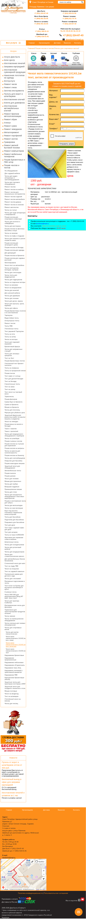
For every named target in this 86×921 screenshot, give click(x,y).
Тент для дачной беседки (14, 379)
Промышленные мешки (13, 489)
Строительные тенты (12, 384)
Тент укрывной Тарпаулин (14, 331)
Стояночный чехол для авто (15, 563)
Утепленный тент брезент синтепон (14, 364)
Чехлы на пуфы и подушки (14, 236)
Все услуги (12, 43)
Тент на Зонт (9, 358)
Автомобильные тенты (13, 470)
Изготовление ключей (14, 99)
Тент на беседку (10, 381)
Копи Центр (9, 60)
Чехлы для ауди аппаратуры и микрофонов (15, 213)
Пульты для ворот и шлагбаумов (13, 95)
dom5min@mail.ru (74, 39)
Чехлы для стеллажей (13, 578)
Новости (13, 758)
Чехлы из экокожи (11, 233)
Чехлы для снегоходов (13, 272)
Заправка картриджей (14, 66)
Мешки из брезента (12, 407)
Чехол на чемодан (11, 421)
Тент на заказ (9, 387)
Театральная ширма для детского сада (14, 575)
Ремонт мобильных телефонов (13, 155)
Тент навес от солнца (12, 376)
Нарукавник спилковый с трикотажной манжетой (14, 671)
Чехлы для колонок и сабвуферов (12, 222)
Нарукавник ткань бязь (13, 668)
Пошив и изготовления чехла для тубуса (15, 502)
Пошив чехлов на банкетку (14, 455)
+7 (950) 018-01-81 (42, 36)
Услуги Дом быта (12, 57)
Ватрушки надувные (12, 486)
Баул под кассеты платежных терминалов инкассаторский (13, 512)
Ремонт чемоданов (13, 129)
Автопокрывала (10, 262)
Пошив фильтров (11, 399)
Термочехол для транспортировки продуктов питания (15, 611)
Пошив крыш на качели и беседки (14, 425)
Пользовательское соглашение (56, 893)
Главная (32, 43)
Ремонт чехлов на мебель (14, 189)
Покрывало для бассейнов (14, 522)
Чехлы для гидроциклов (13, 279)
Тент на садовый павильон (14, 571)
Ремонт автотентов (11, 207)
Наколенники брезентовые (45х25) (14, 678)
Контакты (77, 43)
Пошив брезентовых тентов (15, 361)
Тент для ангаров (11, 532)
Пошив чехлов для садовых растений (15, 259)
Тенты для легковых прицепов (12, 354)
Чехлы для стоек (11, 492)
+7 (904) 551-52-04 (41, 18)
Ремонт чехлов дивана (13, 202)
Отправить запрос (66, 144)
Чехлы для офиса (11, 308)
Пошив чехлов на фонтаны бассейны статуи (14, 229)
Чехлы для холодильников (14, 545)
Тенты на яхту (10, 334)
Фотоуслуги (9, 81)
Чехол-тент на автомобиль (14, 265)
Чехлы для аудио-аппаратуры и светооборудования (12, 177)
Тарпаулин (9, 315)
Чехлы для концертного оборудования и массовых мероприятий (14, 496)
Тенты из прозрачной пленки (15, 370)
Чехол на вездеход (11, 694)
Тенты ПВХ (9, 326)
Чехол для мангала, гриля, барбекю (14, 304)
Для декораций (10, 253)
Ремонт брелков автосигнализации (12, 115)
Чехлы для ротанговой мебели (13, 548)
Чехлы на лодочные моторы (15, 282)
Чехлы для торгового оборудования (12, 183)
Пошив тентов (10, 373)
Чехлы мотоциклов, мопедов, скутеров (12, 269)
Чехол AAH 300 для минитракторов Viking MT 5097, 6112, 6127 (14, 596)
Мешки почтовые (11, 691)
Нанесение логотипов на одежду (14, 76)
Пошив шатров (10, 476)
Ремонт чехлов (10, 187)
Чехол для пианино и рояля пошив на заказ (15, 239)
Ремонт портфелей (13, 136)
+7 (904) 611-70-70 (69, 18)
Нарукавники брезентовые (14, 655)
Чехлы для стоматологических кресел (14, 555)
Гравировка (9, 142)
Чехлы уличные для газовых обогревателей (15, 624)
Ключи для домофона (14, 103)
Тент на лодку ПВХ (11, 566)
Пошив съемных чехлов (13, 441)
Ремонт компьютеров (14, 151)
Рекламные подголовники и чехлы (15, 582)
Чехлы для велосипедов (13, 505)
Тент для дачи (10, 525)
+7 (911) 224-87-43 (41, 13)
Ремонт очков (10, 87)
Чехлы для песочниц (12, 410)
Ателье (7, 123)
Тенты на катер (10, 337)
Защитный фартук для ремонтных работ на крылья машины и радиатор (15, 417)
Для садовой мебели (12, 173)
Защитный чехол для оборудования (12, 467)
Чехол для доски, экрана (14, 301)
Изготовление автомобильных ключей (11, 108)
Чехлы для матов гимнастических (12, 633)
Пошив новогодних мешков (14, 463)
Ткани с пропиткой (11, 431)
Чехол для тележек (12, 478)
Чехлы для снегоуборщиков (15, 458)
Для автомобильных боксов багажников (15, 560)
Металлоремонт (11, 132)
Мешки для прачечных (13, 481)
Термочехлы (9, 396)
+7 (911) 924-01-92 (69, 13)
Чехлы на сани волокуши (14, 508)
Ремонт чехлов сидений (13, 196)
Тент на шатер (10, 389)
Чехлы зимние (10, 616)
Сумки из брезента (11, 404)
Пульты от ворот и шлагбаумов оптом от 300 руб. (12, 765)
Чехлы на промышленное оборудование (14, 619)
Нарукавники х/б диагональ (15, 665)
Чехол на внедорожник (13, 287)
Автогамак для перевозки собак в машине (14, 538)
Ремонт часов (10, 84)
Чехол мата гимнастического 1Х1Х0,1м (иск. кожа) (15, 638)
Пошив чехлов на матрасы (14, 448)
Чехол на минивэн (11, 285)
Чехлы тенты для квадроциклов (11, 276)
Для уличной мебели (12, 293)
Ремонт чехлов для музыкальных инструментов (15, 193)
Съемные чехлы (11, 592)
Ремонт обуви (10, 119)
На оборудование (11, 171)
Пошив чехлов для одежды (14, 250)
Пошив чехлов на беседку (14, 247)
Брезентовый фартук (12, 346)
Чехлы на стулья (11, 210)
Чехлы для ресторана (13, 226)
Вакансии (67, 43)
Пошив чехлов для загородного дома (11, 244)
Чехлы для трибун (11, 484)
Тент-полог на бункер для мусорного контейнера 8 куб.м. (14, 587)
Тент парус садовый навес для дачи (14, 528)
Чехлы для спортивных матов (13, 628)
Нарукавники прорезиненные (10, 659)
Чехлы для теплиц (11, 703)
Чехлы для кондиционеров (14, 552)
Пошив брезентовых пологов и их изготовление (15, 311)
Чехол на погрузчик (12, 569)
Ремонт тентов (10, 323)
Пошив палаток (10, 473)
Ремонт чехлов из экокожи (14, 204)
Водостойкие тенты (12, 318)
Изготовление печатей (14, 63)
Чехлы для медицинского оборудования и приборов (14, 435)
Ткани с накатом (11, 428)
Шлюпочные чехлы (12, 542)
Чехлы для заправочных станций (13, 350)
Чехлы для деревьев (12, 296)
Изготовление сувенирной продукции (14, 71)
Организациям (44, 43)
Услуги (13, 51)
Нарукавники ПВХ (11, 675)
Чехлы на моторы (11, 339)
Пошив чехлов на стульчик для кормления (14, 444)
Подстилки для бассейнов (14, 520)
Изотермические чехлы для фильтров (15, 606)
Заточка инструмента (14, 91)
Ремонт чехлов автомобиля (15, 199)
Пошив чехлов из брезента (14, 255)
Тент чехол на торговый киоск (13, 393)
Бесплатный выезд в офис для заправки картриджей (11, 782)
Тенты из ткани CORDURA (14, 535)
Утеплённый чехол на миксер (13, 700)
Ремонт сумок (10, 126)
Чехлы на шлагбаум (12, 438)
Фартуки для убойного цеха (15, 412)
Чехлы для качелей (12, 290)
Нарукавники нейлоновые (14, 662)
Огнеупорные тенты (12, 321)
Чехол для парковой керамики (12, 343)
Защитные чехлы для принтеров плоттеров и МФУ (15, 683)
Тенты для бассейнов (12, 517)
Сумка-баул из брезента (13, 402)
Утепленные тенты (11, 329)
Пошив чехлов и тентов (11, 166)
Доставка (57, 43)
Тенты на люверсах (12, 368)
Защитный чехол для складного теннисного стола (15, 687)
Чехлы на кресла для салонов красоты (12, 452)
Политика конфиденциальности (30, 893)
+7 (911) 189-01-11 (42, 31)
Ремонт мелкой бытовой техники (12, 146)
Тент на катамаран (11, 696)
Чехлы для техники (12, 298)
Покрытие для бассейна (13, 461)
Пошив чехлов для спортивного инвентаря (13, 218)
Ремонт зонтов (11, 139)
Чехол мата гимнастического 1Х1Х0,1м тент (15, 650)
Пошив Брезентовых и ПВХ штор (14, 161)
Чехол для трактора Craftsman (12, 602)
